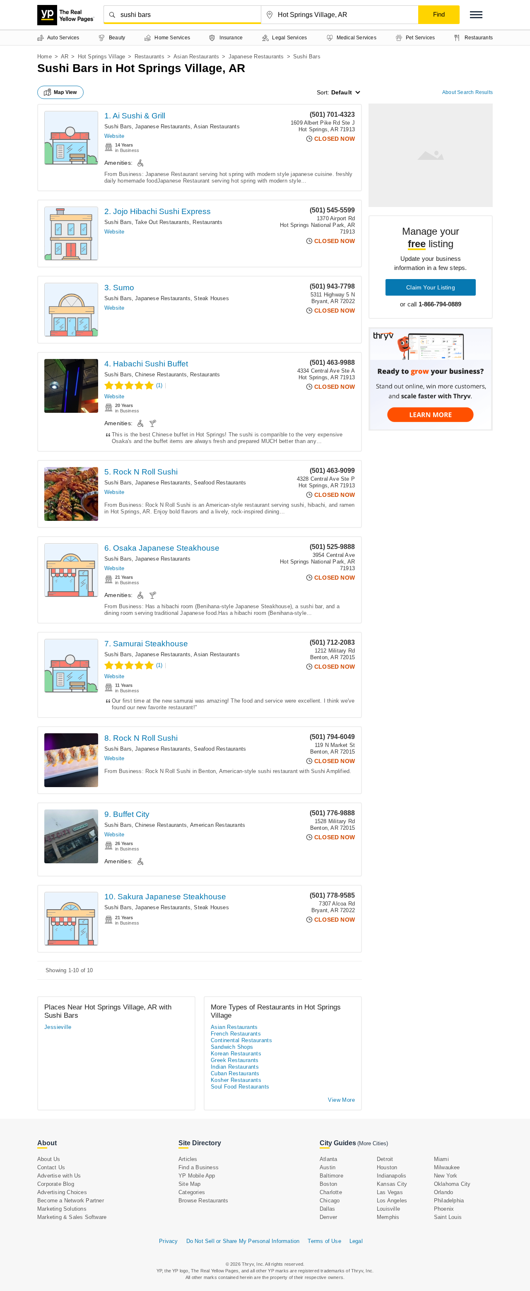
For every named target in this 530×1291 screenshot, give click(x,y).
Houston (387, 1167)
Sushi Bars (118, 126)
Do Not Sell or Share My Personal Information (243, 1241)
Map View (65, 92)
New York (446, 1176)
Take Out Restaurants (162, 222)
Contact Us (51, 1167)
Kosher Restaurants (236, 1080)
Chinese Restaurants (161, 374)
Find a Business (198, 1167)
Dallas (327, 1209)
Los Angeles (392, 1200)
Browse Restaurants (203, 1200)
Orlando (443, 1192)
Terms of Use (324, 1241)
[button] (476, 14)
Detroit (385, 1159)
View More (341, 1100)
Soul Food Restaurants (240, 1087)
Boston (328, 1184)
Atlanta (328, 1159)
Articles (188, 1159)
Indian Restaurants (235, 1067)
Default (341, 92)
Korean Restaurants (236, 1053)
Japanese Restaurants (256, 56)
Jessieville (57, 1027)
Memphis (388, 1217)
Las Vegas (390, 1192)
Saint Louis (448, 1217)
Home (44, 56)
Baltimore (331, 1176)
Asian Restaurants (196, 56)
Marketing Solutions (62, 1209)
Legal (356, 1241)
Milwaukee (447, 1167)
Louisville (388, 1209)
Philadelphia (449, 1200)
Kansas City (392, 1184)
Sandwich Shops (232, 1047)
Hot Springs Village (101, 56)
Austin (327, 1167)
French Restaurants (236, 1034)
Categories (191, 1192)
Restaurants (149, 56)
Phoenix (444, 1209)
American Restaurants (217, 825)
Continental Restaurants (241, 1040)
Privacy (168, 1241)
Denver (328, 1217)
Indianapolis (391, 1176)
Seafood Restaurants (220, 482)
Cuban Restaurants (235, 1073)
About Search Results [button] (467, 92)
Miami (441, 1159)
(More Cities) (372, 1143)
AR (64, 56)
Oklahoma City (452, 1184)
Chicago (330, 1200)
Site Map (189, 1184)
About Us (48, 1159)
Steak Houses (211, 298)
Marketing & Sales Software (71, 1217)
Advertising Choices (62, 1192)
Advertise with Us (59, 1176)
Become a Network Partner (70, 1200)
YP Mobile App (196, 1176)
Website (114, 136)
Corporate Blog (55, 1184)
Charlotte (331, 1192)
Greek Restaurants (235, 1060)
